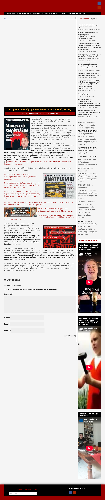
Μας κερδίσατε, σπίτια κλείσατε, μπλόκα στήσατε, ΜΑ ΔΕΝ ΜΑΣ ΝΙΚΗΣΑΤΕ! (88, 321)
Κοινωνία (22, 13)
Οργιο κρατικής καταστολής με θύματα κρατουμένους (88, 26)
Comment (8, 294)
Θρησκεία (91, 70)
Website (7, 330)
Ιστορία (98, 117)
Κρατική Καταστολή (59, 13)
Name (7, 318)
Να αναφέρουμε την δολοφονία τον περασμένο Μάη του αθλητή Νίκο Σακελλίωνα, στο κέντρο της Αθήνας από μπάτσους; (39, 217)
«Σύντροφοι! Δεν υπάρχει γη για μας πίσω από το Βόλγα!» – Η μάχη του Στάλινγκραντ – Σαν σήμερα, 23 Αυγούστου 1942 (89, 46)
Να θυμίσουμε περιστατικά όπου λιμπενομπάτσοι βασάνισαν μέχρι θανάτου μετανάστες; (20, 176)
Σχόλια (94, 19)
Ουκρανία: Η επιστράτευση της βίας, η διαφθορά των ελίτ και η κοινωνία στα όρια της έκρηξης (88, 176)
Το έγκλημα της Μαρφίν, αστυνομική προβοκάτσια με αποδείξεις (89, 247)
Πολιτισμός (92, 91)
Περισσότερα (80, 13)
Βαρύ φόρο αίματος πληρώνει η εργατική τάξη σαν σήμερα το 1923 (89, 74)
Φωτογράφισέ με (83, 94)
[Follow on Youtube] (99, 7)
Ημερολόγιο (71, 13)
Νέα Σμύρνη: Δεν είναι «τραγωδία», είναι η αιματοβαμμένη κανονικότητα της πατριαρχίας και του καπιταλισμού (89, 102)
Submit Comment (70, 336)
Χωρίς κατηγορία (40, 113)
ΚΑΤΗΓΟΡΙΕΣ (76, 488)
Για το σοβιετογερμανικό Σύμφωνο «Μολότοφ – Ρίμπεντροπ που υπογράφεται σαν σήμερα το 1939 (89, 57)
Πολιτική (15, 13)
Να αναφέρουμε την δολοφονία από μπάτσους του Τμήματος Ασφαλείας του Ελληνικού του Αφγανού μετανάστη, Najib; (22, 185)
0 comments (53, 113)
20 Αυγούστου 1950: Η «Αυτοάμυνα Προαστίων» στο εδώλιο (87, 162)
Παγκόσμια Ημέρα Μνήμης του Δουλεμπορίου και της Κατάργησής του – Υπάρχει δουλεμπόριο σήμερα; (88, 35)
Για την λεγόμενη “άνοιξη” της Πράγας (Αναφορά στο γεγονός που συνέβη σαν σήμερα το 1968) (87, 139)
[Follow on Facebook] (99, 3)
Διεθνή (29, 13)
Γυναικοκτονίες (93, 107)
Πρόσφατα (84, 19)
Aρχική (8, 13)
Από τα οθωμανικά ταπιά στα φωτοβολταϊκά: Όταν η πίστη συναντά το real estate (87, 66)
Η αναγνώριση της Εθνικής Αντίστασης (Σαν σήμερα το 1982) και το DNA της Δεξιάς (89, 112)
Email (7, 324)
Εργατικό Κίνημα (46, 13)
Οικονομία (36, 13)
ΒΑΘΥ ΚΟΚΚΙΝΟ (84, 168)
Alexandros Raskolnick (86, 122)
